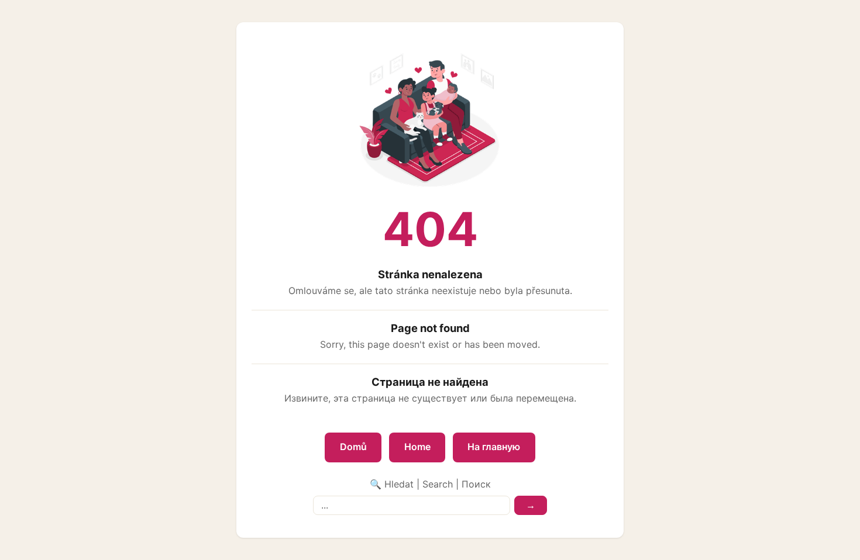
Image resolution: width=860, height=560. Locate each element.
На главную (493, 446)
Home (417, 446)
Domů (353, 446)
